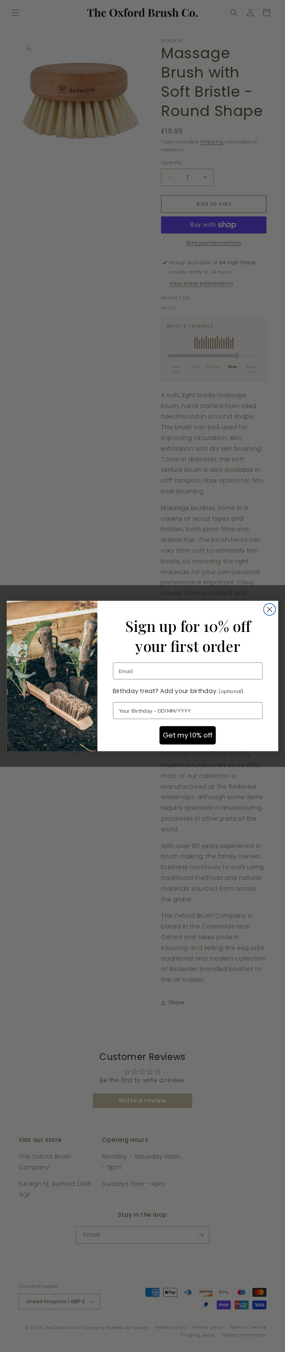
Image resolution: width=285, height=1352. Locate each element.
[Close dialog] (269, 609)
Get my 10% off (187, 735)
